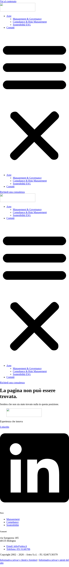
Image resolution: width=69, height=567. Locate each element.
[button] (34, 101)
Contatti (10, 27)
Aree (8, 16)
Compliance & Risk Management (30, 21)
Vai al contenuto (8, 1)
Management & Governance (27, 19)
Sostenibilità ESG (22, 24)
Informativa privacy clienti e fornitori (18, 560)
